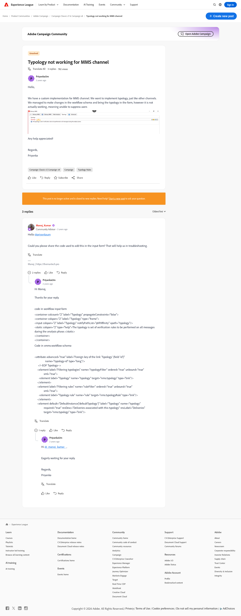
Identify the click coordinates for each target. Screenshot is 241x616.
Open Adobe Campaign (198, 34)
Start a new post (117, 198)
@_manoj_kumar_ (55, 447)
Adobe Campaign (40, 16)
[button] (221, 16)
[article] (93, 249)
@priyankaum (43, 234)
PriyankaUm (42, 76)
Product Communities (20, 16)
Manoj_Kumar (43, 225)
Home (5, 16)
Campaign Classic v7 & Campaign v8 (67, 16)
